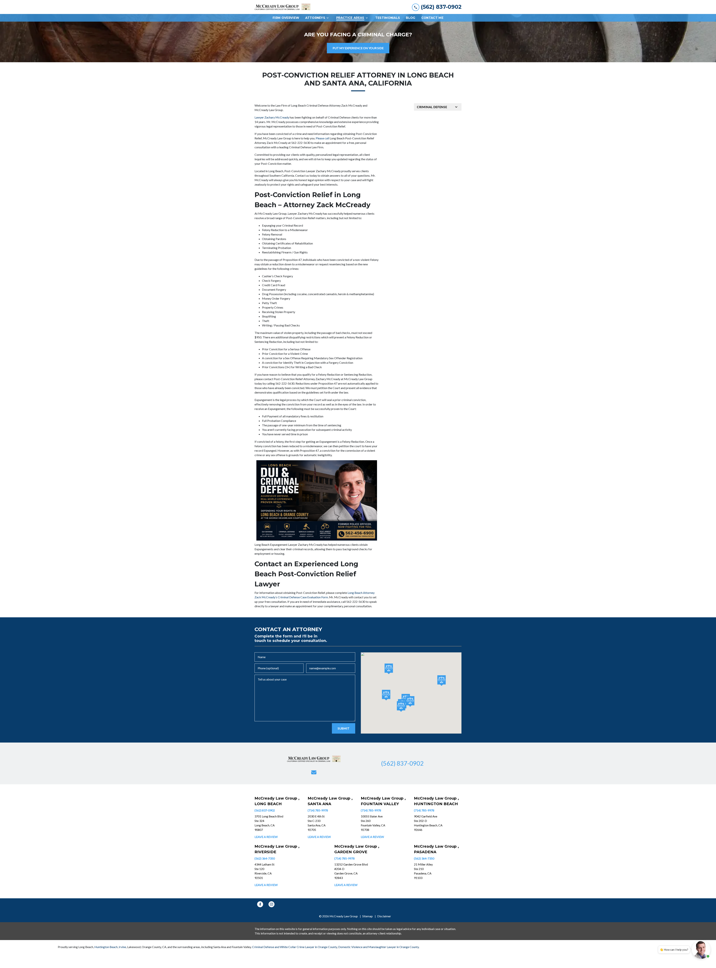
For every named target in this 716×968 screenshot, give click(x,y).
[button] (386, 695)
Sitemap (367, 916)
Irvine (122, 947)
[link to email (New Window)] (313, 772)
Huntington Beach (106, 947)
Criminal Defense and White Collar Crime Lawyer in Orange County (294, 947)
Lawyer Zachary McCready (272, 117)
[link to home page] (282, 7)
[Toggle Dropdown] (329, 17)
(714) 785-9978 (318, 810)
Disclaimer (384, 916)
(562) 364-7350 (265, 858)
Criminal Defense (432, 107)
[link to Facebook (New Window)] (260, 904)
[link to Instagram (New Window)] (271, 904)
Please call (322, 138)
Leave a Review (266, 836)
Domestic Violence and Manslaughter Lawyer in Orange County (378, 947)
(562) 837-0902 (265, 810)
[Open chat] (701, 949)
